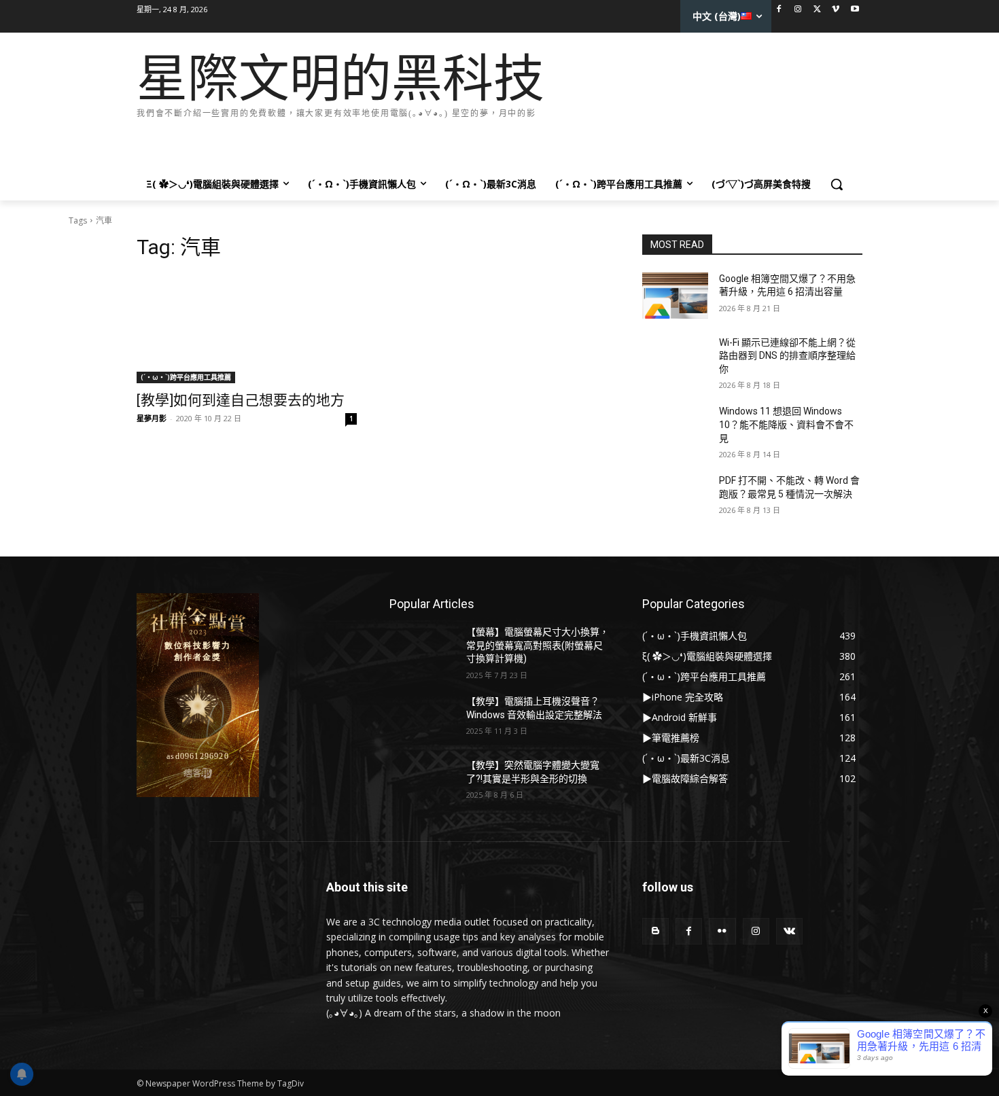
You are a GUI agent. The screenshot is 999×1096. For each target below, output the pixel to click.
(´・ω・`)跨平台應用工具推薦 (186, 377)
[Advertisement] (384, 141)
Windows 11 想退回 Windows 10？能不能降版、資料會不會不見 (786, 424)
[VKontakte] (789, 931)
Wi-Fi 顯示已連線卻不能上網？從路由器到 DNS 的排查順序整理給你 (787, 355)
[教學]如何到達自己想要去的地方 (241, 400)
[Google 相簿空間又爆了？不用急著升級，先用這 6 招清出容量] (675, 295)
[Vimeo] (835, 10)
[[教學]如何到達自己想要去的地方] (247, 328)
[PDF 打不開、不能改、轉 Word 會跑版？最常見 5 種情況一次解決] (675, 497)
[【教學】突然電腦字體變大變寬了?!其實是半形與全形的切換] (422, 782)
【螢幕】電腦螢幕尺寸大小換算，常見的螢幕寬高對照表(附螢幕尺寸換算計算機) (537, 645)
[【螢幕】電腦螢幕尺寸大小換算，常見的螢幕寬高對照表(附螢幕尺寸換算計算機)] (422, 649)
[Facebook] (779, 10)
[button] (836, 184)
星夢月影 (151, 418)
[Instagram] (798, 10)
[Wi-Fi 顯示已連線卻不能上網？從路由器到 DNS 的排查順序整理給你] (675, 359)
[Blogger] (655, 931)
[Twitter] (817, 10)
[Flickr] (722, 931)
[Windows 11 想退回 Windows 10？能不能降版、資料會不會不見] (675, 428)
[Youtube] (854, 10)
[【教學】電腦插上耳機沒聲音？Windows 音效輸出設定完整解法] (422, 718)
